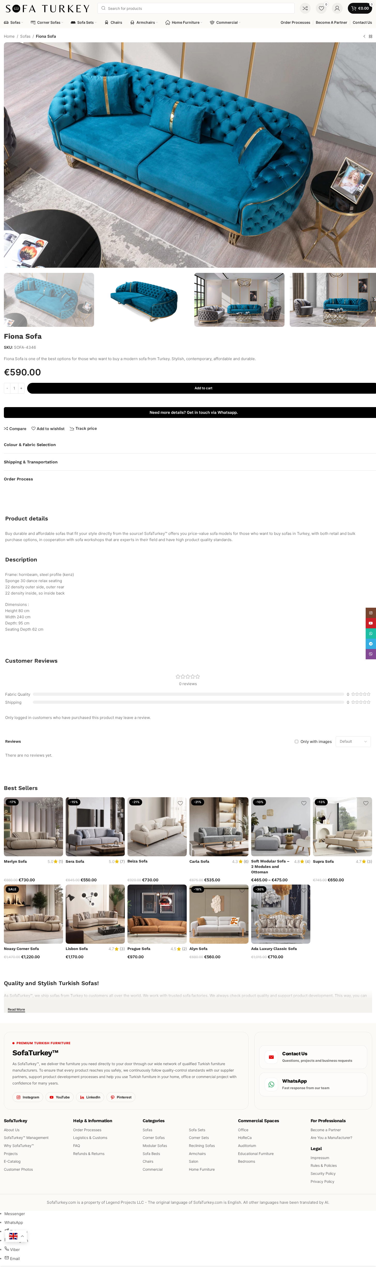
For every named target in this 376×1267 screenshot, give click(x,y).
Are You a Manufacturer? (331, 1137)
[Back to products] (370, 37)
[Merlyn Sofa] (33, 826)
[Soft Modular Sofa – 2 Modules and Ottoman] (280, 826)
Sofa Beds (151, 1153)
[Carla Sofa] (219, 826)
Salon (193, 1161)
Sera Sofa (75, 861)
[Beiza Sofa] (157, 826)
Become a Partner (326, 1130)
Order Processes (87, 1130)
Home (9, 36)
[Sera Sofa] (95, 826)
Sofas (25, 36)
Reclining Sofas (202, 1145)
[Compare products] (305, 8)
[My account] (337, 8)
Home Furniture (202, 1169)
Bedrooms (246, 1161)
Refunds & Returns (88, 1153)
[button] (10, 299)
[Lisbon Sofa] (95, 914)
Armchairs (197, 1153)
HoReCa (245, 1137)
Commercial (153, 1169)
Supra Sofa (323, 861)
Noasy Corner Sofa (21, 948)
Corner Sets (199, 1137)
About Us (11, 1130)
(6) (246, 862)
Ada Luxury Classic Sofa (274, 948)
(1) (61, 862)
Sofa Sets (197, 1130)
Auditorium (247, 1145)
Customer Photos (18, 1169)
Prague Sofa (138, 948)
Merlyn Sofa (15, 861)
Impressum (320, 1157)
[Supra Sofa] (342, 826)
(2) (184, 949)
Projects (11, 1153)
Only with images (316, 741)
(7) (122, 862)
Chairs (148, 1161)
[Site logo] (48, 7)
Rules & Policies (324, 1165)
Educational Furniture (256, 1153)
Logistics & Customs (90, 1137)
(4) (307, 862)
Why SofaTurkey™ (19, 1145)
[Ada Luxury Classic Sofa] (280, 914)
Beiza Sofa (137, 861)
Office (243, 1130)
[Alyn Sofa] (219, 914)
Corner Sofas (154, 1137)
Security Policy (323, 1173)
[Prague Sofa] (157, 914)
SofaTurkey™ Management (26, 1137)
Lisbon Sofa (77, 948)
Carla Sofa (199, 861)
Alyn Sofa (198, 948)
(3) (369, 862)
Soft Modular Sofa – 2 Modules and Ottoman (270, 866)
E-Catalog (12, 1161)
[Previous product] (364, 37)
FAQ (76, 1145)
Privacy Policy (322, 1181)
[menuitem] (14, 1213)
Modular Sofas (155, 1145)
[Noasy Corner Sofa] (33, 914)
